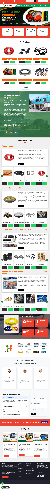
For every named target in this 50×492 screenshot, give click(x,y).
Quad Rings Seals (29, 473)
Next (47, 176)
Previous (2, 176)
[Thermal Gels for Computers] (19, 299)
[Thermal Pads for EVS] (41, 299)
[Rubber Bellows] (31, 173)
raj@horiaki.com (40, 472)
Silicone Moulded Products (40, 80)
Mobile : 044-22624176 (41, 471)
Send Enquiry (7, 82)
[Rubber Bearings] (42, 173)
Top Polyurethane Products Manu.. (24, 445)
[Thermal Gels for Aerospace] (30, 299)
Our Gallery (40, 5)
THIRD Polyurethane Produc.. (9, 80)
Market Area (20, 473)
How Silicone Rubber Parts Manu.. (40, 444)
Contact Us (45, 5)
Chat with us (13, 82)
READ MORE (20, 164)
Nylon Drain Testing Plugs (19, 222)
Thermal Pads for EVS (42, 306)
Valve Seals (28, 465)
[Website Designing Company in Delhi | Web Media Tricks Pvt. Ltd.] (40, 482)
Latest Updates (33, 5)
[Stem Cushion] (21, 257)
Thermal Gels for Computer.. (19, 306)
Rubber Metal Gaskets (8, 180)
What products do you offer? (9, 397)
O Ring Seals (28, 471)
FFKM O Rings (40, 59)
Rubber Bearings (42, 180)
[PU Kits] (44, 257)
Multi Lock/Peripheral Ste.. (30, 222)
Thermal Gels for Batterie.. (7, 306)
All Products (25, 87)
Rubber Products (9, 59)
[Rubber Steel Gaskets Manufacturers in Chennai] (25, 72)
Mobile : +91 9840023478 (41, 470)
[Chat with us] (2, 483)
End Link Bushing (10, 264)
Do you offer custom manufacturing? (11, 411)
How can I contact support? (9, 406)
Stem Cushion (21, 264)
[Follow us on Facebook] (3, 3)
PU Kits (44, 264)
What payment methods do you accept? (12, 414)
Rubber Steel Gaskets (25, 80)
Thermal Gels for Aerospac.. (30, 306)
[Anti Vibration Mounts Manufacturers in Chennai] (25, 51)
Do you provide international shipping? (11, 403)
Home (14, 5)
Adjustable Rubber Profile (30, 468)
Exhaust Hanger (33, 264)
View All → (46, 145)
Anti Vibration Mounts (25, 59)
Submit (33, 413)
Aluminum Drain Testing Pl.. (7, 222)
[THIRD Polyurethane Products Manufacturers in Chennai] (9, 72)
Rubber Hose (6, 114)
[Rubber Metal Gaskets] (8, 173)
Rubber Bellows (31, 180)
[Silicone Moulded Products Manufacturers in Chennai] (40, 72)
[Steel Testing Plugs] (41, 215)
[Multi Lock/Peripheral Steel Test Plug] (30, 215)
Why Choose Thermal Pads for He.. (9, 445)
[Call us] (5, 3)
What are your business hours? (10, 409)
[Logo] (7, 5)
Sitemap (19, 471)
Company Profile (20, 5)
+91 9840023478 (6, 0)
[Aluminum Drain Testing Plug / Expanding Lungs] (7, 215)
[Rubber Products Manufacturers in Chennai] (9, 51)
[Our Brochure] (15, 1)
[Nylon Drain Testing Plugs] (19, 215)
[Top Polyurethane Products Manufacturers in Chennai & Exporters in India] (25, 437)
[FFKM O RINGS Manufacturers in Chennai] (40, 51)
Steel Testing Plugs (41, 222)
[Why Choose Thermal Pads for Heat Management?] (10, 437)
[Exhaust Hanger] (33, 257)
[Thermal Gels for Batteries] (7, 299)
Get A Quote (44, 422)
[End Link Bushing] (10, 257)
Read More (6, 456)
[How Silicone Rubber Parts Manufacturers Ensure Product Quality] (40, 437)
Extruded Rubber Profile (30, 470)
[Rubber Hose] (20, 173)
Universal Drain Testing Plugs (31, 475)
